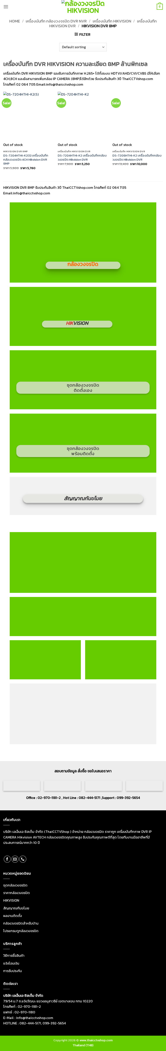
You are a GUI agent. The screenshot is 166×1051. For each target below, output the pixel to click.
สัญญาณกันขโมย (16, 907)
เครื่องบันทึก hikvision (112, 21)
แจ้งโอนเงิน (11, 963)
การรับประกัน (12, 970)
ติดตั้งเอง (83, 390)
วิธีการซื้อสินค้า (13, 955)
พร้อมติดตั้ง (82, 453)
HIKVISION (11, 900)
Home (14, 21)
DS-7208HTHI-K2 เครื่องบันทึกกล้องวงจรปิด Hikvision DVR (136, 158)
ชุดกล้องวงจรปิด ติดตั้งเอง (47, 659)
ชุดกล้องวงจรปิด (83, 385)
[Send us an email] (15, 858)
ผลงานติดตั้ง (12, 915)
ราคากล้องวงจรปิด (16, 892)
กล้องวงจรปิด (82, 264)
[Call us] (22, 858)
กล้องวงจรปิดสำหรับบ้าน (20, 923)
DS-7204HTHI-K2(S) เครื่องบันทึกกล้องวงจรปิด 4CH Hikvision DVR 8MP (25, 160)
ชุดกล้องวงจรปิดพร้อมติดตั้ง (122, 659)
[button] (5, 6)
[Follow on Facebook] (7, 858)
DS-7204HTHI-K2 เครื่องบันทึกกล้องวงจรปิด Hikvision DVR (82, 158)
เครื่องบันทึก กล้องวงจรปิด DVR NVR (56, 21)
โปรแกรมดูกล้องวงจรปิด (20, 930)
